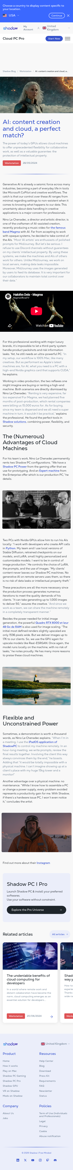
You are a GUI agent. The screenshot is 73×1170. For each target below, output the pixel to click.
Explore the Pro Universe (28, 910)
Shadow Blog (9, 71)
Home (6, 1060)
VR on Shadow (11, 1090)
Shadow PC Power (15, 466)
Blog (41, 1065)
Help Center (46, 1060)
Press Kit (44, 1075)
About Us (8, 1113)
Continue (56, 15)
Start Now (54, 38)
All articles (58, 934)
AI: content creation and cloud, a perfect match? (51, 71)
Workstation (25, 71)
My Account (28, 28)
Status (43, 1095)
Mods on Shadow (13, 1095)
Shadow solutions (14, 422)
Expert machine (49, 470)
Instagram (43, 863)
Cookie (43, 1131)
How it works (10, 1065)
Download (45, 1070)
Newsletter (45, 1090)
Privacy (43, 1126)
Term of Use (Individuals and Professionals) (53, 1115)
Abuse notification (50, 1136)
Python (10, 548)
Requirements (47, 1080)
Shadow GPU (10, 1085)
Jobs (5, 1118)
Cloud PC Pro (13, 38)
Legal (42, 1121)
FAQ (41, 1085)
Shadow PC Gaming (14, 1075)
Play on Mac (10, 1070)
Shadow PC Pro (12, 1080)
